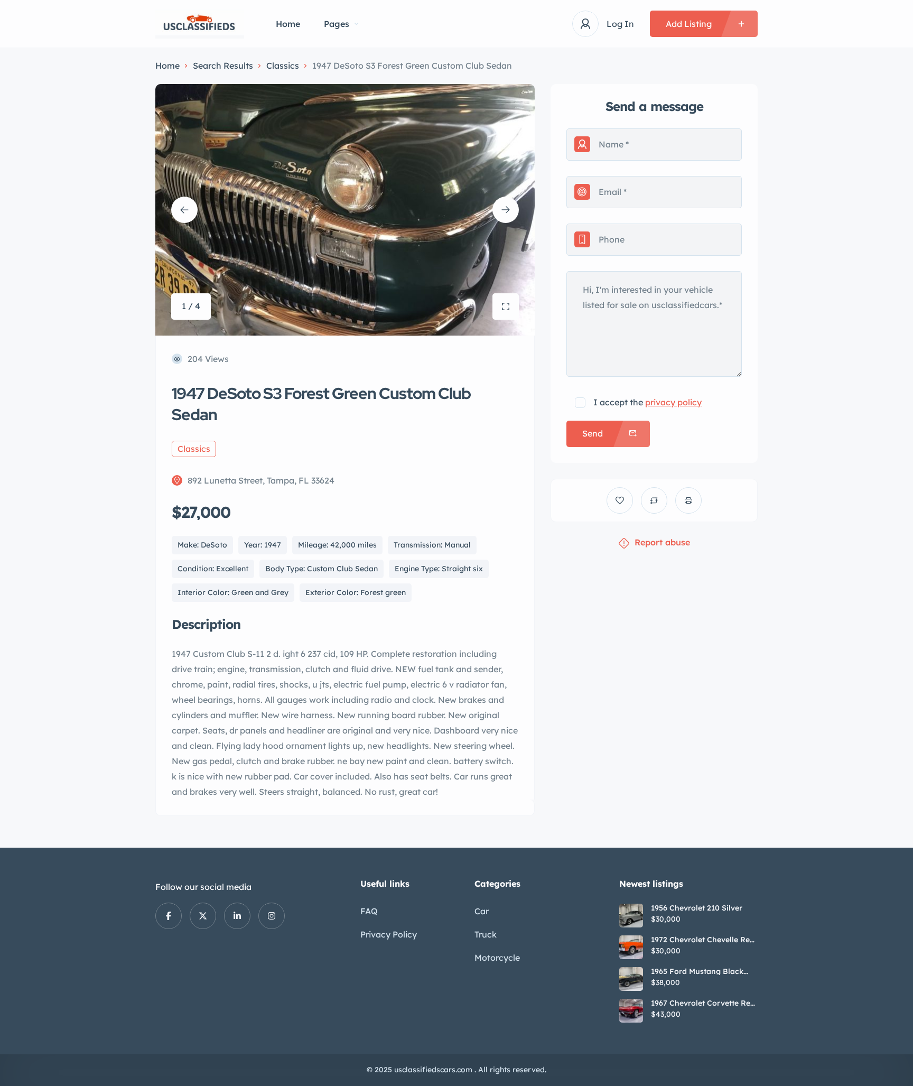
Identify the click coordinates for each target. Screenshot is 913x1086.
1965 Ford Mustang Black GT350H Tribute (697, 971)
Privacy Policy (388, 934)
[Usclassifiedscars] (199, 24)
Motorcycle (497, 957)
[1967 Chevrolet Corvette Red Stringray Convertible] (631, 1011)
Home (288, 23)
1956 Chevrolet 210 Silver (696, 908)
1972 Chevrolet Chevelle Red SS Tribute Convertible (702, 939)
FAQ (369, 911)
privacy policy (673, 402)
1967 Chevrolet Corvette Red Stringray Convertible (703, 1003)
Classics (282, 65)
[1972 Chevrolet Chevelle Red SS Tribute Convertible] (631, 947)
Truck (485, 934)
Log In (620, 23)
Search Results (223, 65)
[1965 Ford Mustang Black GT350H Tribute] (631, 979)
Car (481, 911)
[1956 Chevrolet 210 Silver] (631, 915)
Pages (336, 23)
